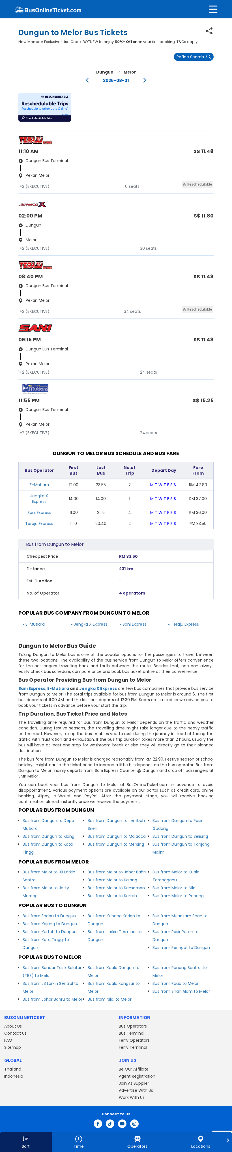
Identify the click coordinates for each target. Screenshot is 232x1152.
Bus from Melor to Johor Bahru (117, 872)
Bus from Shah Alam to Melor (181, 991)
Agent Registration (137, 1076)
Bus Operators (133, 1026)
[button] (44, 107)
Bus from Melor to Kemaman (116, 888)
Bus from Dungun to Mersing (116, 844)
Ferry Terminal (133, 1047)
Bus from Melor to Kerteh (112, 896)
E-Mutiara (39, 485)
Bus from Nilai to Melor (110, 999)
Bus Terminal (131, 1033)
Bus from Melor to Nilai (174, 888)
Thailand (12, 1069)
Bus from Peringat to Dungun (181, 947)
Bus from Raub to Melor (175, 983)
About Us (13, 1026)
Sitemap (12, 1047)
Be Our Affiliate (134, 1069)
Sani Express (39, 512)
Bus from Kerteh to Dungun (50, 931)
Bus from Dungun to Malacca (117, 836)
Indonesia (13, 1076)
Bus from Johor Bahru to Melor (52, 999)
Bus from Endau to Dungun (49, 916)
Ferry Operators (134, 1040)
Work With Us (132, 1097)
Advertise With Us (136, 1090)
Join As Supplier (134, 1083)
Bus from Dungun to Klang (48, 836)
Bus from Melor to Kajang (112, 880)
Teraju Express (39, 523)
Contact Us (15, 1033)
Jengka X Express (39, 498)
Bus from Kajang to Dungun (50, 924)
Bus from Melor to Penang (178, 896)
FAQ (8, 1040)
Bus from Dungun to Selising (180, 836)
